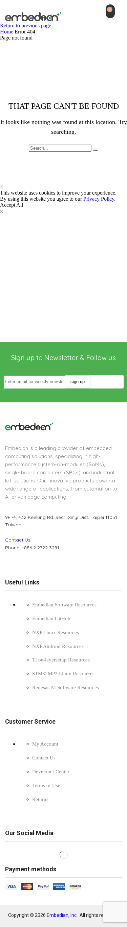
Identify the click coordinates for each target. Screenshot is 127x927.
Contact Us (17, 540)
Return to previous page (25, 25)
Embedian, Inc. (62, 915)
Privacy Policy (98, 199)
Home (6, 31)
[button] (110, 11)
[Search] (95, 150)
